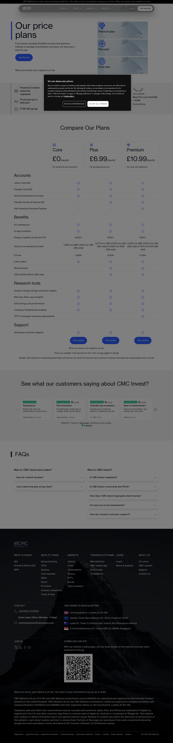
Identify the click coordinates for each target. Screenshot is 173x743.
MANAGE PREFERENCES (74, 104)
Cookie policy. (69, 96)
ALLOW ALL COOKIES (98, 104)
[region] (87, 92)
